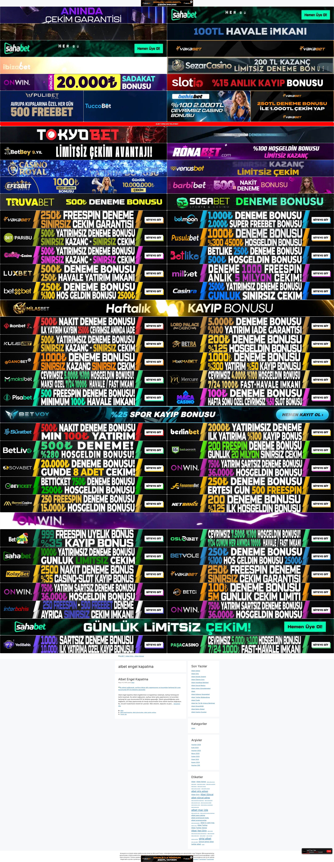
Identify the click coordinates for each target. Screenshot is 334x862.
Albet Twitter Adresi (199, 828)
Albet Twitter (202, 825)
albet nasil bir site (195, 813)
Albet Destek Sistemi (198, 677)
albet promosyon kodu (200, 818)
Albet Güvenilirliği (197, 706)
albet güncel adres (138, 712)
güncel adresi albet (206, 842)
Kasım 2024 (195, 762)
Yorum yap (123, 714)
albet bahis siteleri (201, 784)
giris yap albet (194, 842)
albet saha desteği (195, 823)
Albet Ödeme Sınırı (197, 679)
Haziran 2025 (196, 750)
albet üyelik (210, 831)
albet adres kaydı (211, 782)
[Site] (83, 219)
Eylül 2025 (195, 747)
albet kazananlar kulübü (206, 802)
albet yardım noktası (150, 712)
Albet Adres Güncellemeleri (200, 688)
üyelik (203, 844)
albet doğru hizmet (205, 788)
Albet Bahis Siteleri (198, 709)
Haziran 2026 (196, 745)
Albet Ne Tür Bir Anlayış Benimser (203, 703)
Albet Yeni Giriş (199, 830)
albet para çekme (198, 815)
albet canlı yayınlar (201, 786)
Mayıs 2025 (195, 753)
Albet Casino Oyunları (198, 712)
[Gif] (167, 308)
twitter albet (196, 844)
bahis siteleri (203, 835)
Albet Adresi (195, 671)
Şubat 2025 (195, 756)
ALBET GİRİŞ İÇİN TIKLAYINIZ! (167, 124)
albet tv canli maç (207, 823)
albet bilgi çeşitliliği (210, 784)
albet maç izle (199, 810)
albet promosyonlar (199, 820)
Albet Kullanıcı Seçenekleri (200, 694)
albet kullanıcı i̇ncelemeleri (207, 805)
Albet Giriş (195, 674)
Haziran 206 (195, 765)
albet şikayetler (210, 833)
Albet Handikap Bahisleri (200, 682)
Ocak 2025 (195, 759)
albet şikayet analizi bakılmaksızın (199, 833)
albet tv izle (194, 825)
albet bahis (193, 784)
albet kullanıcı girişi (195, 805)
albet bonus (194, 786)
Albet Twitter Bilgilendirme (200, 697)
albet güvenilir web (195, 802)
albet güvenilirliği (208, 800)
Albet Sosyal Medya (198, 685)
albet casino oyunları (195, 788)
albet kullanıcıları (195, 807)
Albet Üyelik (195, 700)
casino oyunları (194, 839)
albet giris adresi (199, 791)
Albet (121, 710)
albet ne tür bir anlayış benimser (207, 813)
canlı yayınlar (209, 835)
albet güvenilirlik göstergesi (197, 800)
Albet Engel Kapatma (133, 679)
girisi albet (205, 838)
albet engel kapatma (126, 712)
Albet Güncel (206, 794)
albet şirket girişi (195, 835)
